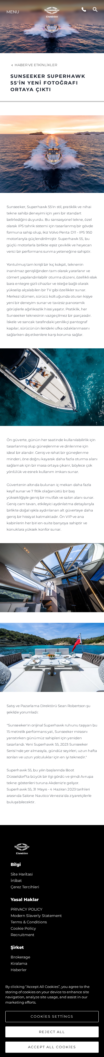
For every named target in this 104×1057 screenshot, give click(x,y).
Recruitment (22, 934)
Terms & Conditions (29, 922)
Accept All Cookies (52, 1047)
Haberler (19, 969)
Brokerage (20, 957)
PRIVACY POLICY (26, 909)
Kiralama (19, 963)
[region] (52, 1014)
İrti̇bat (16, 880)
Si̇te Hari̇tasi (22, 874)
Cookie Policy (23, 928)
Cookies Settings (52, 1016)
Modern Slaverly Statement (36, 915)
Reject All (52, 1032)
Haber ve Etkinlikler (36, 65)
